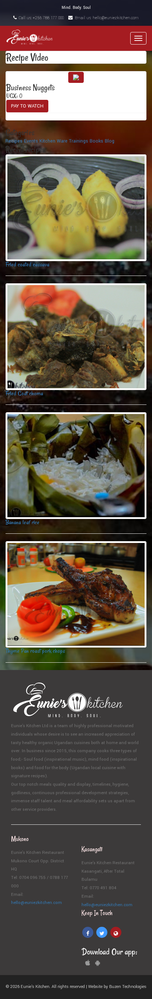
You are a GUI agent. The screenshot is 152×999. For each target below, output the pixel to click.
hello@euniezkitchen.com (36, 903)
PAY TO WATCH (27, 106)
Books (96, 141)
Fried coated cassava (27, 264)
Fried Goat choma (24, 393)
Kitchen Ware (53, 141)
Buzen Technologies (127, 987)
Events (31, 141)
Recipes (14, 141)
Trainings (78, 141)
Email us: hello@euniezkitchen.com (106, 18)
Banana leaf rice (22, 522)
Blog (109, 141)
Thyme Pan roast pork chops (35, 651)
